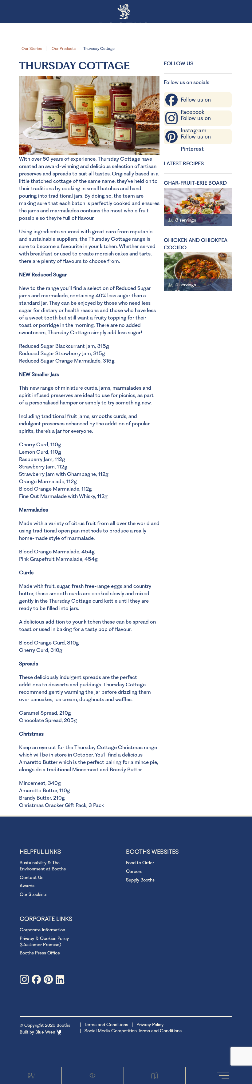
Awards (27, 886)
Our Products (64, 48)
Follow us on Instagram (196, 119)
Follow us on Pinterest (196, 138)
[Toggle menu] (224, 1075)
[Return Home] (126, 12)
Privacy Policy (149, 1024)
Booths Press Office (40, 953)
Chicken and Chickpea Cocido (195, 244)
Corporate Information (42, 930)
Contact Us (31, 877)
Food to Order (140, 862)
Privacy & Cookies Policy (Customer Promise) (44, 941)
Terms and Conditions (106, 1024)
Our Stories (32, 48)
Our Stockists (33, 894)
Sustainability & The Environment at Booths (43, 866)
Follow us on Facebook (196, 101)
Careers (134, 871)
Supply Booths (140, 880)
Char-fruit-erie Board (195, 183)
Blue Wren (46, 1032)
